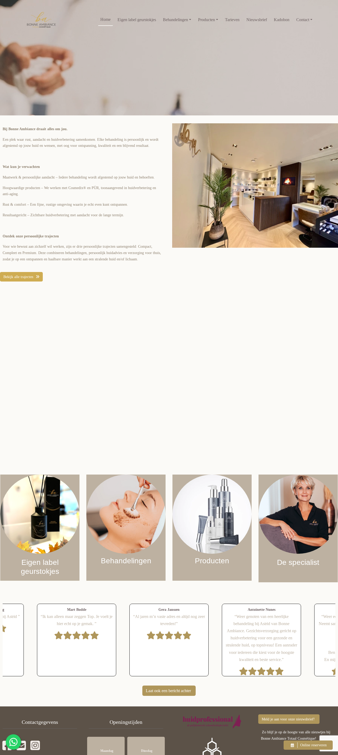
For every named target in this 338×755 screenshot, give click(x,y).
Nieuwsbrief (256, 19)
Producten (206, 19)
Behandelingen (175, 19)
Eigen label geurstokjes (137, 19)
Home (105, 19)
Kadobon (281, 19)
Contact (302, 19)
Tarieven (232, 19)
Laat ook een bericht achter (168, 690)
